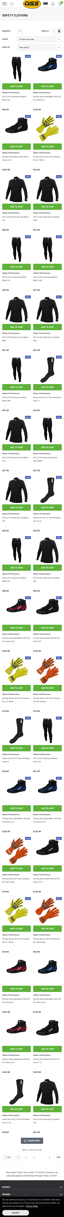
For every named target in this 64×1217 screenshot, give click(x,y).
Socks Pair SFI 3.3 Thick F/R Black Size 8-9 (16, 760)
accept (15, 1212)
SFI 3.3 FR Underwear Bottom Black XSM (45, 278)
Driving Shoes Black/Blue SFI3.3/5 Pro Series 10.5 (47, 1000)
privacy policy (32, 1206)
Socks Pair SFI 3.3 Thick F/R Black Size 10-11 (47, 519)
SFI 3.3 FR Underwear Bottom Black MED (45, 459)
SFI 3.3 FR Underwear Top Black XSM (46, 218)
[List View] (54, 31)
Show (5, 39)
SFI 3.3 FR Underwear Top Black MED (15, 339)
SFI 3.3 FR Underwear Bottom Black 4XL (45, 760)
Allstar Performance (10, 93)
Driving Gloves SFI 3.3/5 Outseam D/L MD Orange (46, 700)
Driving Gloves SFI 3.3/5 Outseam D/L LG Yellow (15, 700)
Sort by (6, 47)
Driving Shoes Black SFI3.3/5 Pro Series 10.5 (46, 880)
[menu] (4, 3)
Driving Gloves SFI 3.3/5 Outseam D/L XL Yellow (15, 940)
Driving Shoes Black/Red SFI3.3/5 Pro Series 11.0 (16, 1060)
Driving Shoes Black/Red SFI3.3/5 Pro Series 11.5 (16, 639)
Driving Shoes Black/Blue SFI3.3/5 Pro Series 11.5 (16, 820)
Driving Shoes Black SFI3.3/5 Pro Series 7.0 (46, 1060)
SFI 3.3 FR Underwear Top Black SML (46, 339)
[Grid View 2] (59, 31)
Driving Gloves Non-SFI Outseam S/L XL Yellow (46, 158)
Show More (33, 1140)
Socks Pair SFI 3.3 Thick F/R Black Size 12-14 (16, 1121)
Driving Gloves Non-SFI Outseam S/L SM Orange (46, 940)
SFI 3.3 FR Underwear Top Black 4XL (46, 1121)
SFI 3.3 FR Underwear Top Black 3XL (15, 519)
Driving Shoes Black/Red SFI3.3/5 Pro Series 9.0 (16, 1000)
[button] (45, 3)
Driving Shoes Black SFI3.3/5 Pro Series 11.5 (15, 158)
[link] (16, 69)
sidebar (6, 31)
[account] (53, 4)
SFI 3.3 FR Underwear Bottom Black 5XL (14, 579)
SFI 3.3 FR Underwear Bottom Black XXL (14, 98)
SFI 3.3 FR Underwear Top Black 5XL (15, 218)
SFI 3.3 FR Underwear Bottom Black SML (14, 399)
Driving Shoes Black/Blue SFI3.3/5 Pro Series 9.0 (47, 98)
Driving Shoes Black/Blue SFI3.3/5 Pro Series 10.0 (47, 820)
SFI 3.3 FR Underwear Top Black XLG (15, 459)
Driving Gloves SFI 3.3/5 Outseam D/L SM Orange (15, 880)
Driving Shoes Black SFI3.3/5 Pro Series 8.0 (46, 639)
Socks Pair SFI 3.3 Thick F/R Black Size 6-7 (47, 399)
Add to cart (16, 86)
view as (45, 31)
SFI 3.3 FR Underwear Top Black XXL (46, 579)
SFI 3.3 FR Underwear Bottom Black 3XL (14, 278)
